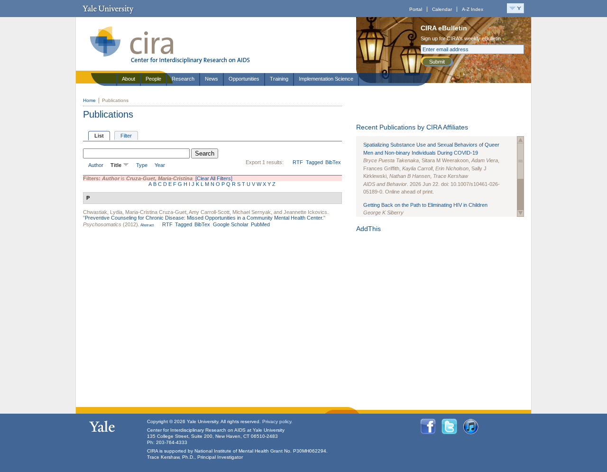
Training (279, 79)
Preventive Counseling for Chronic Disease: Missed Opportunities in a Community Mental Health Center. (204, 218)
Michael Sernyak (251, 212)
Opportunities (244, 79)
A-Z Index (472, 9)
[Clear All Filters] (213, 178)
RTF (298, 162)
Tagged (314, 162)
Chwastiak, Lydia (102, 212)
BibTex (333, 162)
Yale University (108, 8)
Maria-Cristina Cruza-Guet (155, 212)
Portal (415, 9)
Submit (437, 62)
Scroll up (520, 139)
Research (183, 79)
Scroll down (520, 213)
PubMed (260, 224)
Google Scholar (230, 224)
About (128, 79)
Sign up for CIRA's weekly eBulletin (461, 38)
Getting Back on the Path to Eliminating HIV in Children (425, 205)
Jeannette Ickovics (305, 212)
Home (89, 100)
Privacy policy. (277, 421)
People (153, 79)
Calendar (442, 9)
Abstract (146, 225)
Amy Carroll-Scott (209, 212)
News (211, 79)
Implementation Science (326, 79)
